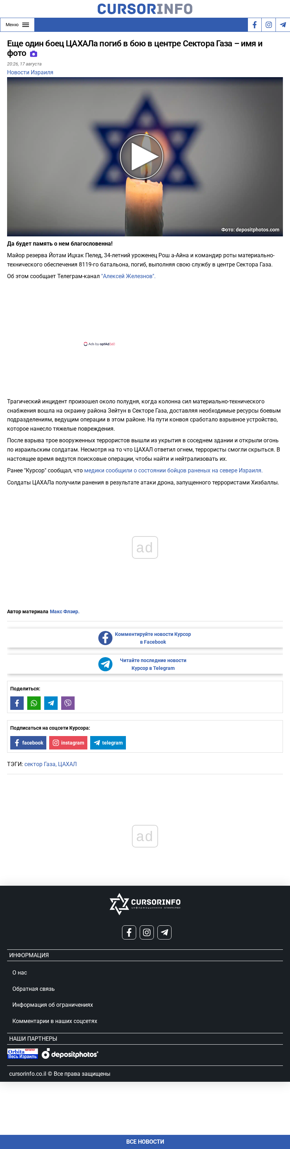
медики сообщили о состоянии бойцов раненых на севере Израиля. (173, 470)
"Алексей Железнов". (128, 276)
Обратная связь (33, 989)
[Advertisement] (139, 312)
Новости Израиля (30, 72)
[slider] (40, 233)
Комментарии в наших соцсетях (54, 1021)
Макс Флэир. (65, 611)
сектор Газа (40, 764)
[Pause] (13, 232)
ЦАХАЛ (67, 764)
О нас (19, 972)
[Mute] (23, 232)
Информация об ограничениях (52, 1004)
